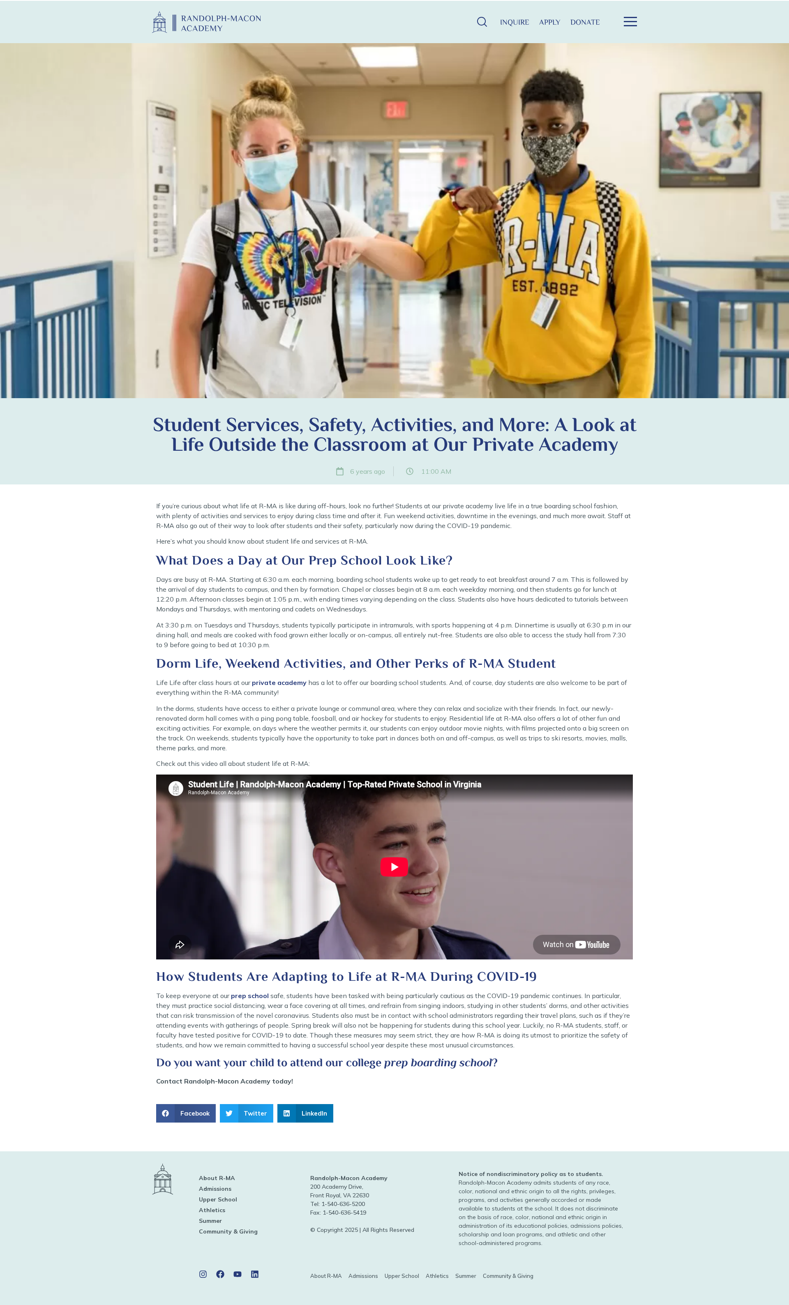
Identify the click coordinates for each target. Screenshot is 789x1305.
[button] (482, 22)
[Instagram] (203, 1274)
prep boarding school (438, 1062)
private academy (279, 682)
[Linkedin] (255, 1274)
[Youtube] (237, 1274)
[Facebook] (220, 1274)
